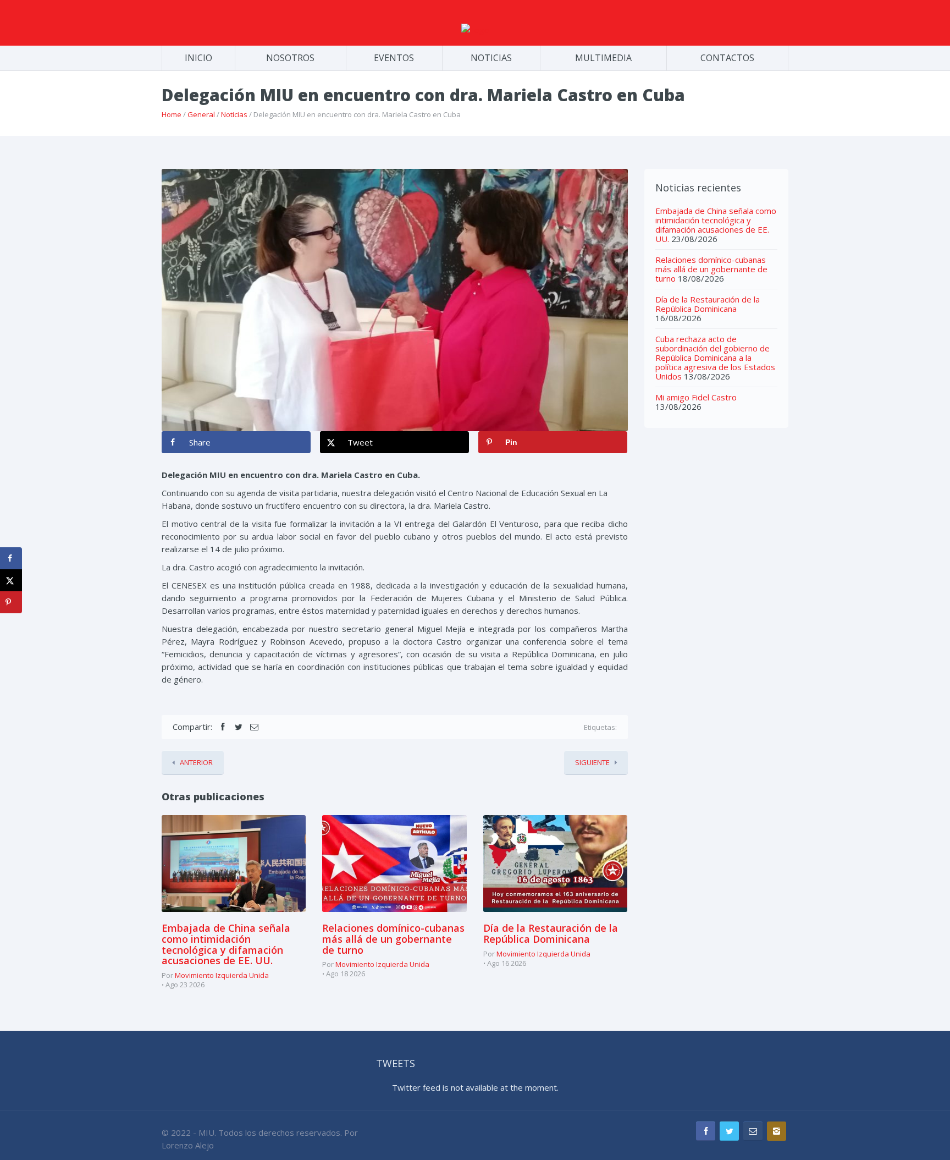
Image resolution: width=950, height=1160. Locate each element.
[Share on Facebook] (11, 558)
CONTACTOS (727, 58)
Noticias (234, 114)
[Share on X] (11, 580)
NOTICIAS (491, 58)
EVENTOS (394, 58)
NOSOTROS (290, 58)
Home (171, 114)
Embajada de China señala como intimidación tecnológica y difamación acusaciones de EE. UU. (226, 944)
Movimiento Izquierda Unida (222, 975)
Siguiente (592, 762)
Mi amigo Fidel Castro (696, 397)
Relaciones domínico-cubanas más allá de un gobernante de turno (393, 938)
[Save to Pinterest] (11, 602)
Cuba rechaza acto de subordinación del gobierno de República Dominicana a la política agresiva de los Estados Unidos (715, 357)
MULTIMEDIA (603, 58)
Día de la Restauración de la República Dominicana (550, 933)
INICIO (198, 58)
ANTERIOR (196, 762)
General (201, 114)
